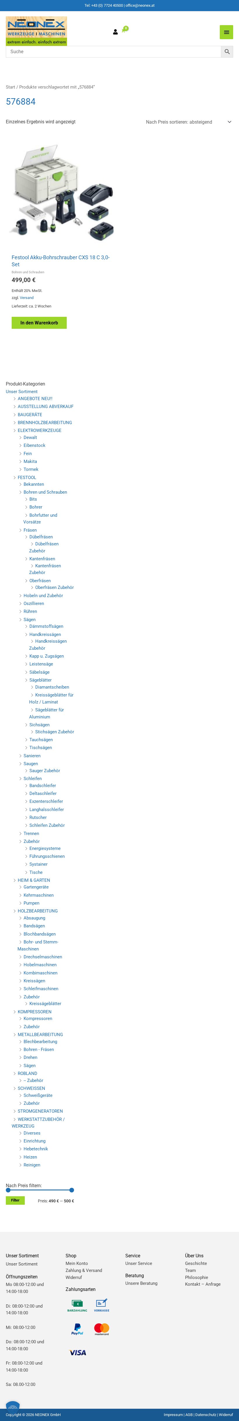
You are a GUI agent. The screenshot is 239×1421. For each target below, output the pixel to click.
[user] (117, 32)
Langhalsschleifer (46, 809)
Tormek (31, 469)
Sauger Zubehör (44, 770)
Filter (15, 1200)
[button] (13, 1408)
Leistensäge (41, 664)
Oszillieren (34, 603)
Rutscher (38, 817)
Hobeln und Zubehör (43, 595)
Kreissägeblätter (45, 1003)
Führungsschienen (47, 856)
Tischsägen (40, 747)
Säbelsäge (39, 672)
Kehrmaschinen (39, 895)
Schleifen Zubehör (47, 825)
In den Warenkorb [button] (39, 323)
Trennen (31, 833)
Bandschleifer (42, 785)
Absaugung (34, 918)
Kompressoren (38, 1018)
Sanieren (32, 755)
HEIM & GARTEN (34, 880)
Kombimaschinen (40, 973)
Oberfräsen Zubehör (54, 587)
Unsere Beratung (141, 1283)
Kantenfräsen (42, 558)
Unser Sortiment (22, 391)
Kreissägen (34, 980)
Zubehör (32, 841)
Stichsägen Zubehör (54, 731)
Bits (33, 499)
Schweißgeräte (38, 1095)
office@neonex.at (140, 5)
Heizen (30, 1157)
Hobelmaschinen (40, 964)
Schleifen (33, 778)
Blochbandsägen (40, 934)
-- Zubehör (33, 1080)
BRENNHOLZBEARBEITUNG (45, 422)
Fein (28, 453)
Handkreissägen (45, 634)
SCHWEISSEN (31, 1088)
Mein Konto (77, 1263)
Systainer (38, 864)
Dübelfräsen (41, 537)
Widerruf (74, 1277)
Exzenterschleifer (46, 801)
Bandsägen (34, 926)
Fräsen (30, 530)
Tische (36, 872)
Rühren (30, 611)
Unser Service (138, 1263)
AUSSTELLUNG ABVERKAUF (45, 406)
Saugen (31, 763)
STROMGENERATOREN (40, 1111)
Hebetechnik (36, 1149)
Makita (30, 461)
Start (10, 87)
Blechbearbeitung (40, 1041)
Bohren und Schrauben (45, 492)
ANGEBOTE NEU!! (35, 398)
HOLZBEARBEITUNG (38, 911)
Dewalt (30, 437)
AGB (189, 1415)
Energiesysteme (45, 848)
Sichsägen (39, 724)
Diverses (32, 1133)
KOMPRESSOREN (35, 1011)
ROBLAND (27, 1073)
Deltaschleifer (43, 793)
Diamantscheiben (52, 687)
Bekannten (34, 484)
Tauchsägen (41, 739)
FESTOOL (27, 477)
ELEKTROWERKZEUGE (39, 430)
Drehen (30, 1057)
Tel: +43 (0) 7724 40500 (104, 5)
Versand (27, 297)
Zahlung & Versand (84, 1270)
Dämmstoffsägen (46, 626)
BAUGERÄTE (30, 414)
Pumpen (31, 903)
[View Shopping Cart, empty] (123, 31)
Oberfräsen (40, 580)
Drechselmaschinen (43, 957)
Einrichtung (34, 1141)
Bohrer (35, 507)
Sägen (30, 619)
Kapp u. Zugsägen (46, 656)
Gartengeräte (36, 887)
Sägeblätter (40, 680)
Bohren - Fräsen (39, 1049)
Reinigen (32, 1165)
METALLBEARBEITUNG (40, 1034)
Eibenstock (34, 445)
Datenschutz (205, 1415)
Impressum (173, 1415)
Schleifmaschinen (41, 988)
